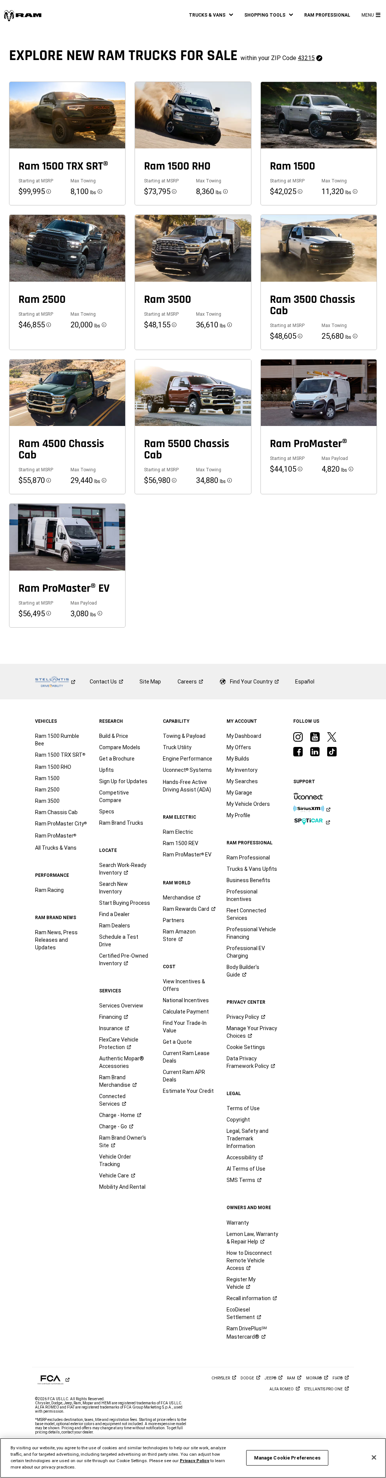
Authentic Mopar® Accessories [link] (121, 1062)
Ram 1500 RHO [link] (53, 767)
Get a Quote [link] (177, 1042)
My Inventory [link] (242, 770)
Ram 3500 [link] (47, 801)
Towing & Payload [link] (184, 736)
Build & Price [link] (113, 736)
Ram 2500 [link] (47, 790)
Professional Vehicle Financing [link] (251, 933)
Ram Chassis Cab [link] (56, 812)
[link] (22, 15)
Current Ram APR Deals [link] (184, 1076)
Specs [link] (106, 811)
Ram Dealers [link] (114, 926)
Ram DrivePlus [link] (247, 1332)
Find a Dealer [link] (114, 914)
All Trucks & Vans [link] (56, 848)
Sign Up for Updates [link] (123, 781)
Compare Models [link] (119, 747)
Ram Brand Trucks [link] (121, 823)
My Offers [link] (239, 747)
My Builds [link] (238, 759)
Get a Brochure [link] (117, 759)
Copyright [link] (238, 1120)
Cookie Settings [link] (246, 1047)
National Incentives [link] (186, 1000)
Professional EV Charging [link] (246, 952)
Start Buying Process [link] (124, 903)
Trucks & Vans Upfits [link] (252, 869)
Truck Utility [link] (177, 747)
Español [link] (304, 682)
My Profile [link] (238, 815)
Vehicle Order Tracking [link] (115, 1160)
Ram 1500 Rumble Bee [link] (57, 740)
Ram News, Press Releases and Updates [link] (56, 939)
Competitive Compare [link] (114, 796)
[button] (211, 15)
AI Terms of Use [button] (246, 1169)
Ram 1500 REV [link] (180, 843)
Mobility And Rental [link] (122, 1187)
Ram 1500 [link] (47, 778)
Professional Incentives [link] (242, 895)
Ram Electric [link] (178, 832)
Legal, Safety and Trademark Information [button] (247, 1138)
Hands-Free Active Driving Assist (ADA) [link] (187, 786)
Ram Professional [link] (248, 858)
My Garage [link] (239, 793)
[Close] (374, 1457)
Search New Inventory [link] (113, 888)
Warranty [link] (238, 1223)
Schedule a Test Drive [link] (118, 940)
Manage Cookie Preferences (287, 1458)
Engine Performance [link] (187, 759)
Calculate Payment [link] (186, 1012)
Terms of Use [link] (243, 1108)
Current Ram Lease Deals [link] (186, 1057)
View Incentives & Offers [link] (184, 985)
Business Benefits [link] (248, 880)
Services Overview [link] (121, 1006)
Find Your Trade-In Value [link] (185, 1027)
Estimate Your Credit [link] (188, 1091)
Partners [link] (173, 920)
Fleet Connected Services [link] (246, 914)
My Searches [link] (242, 781)
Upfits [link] (106, 770)
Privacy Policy (194, 1460)
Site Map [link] (150, 682)
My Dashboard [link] (244, 736)
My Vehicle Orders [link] (248, 804)
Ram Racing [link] (49, 890)
